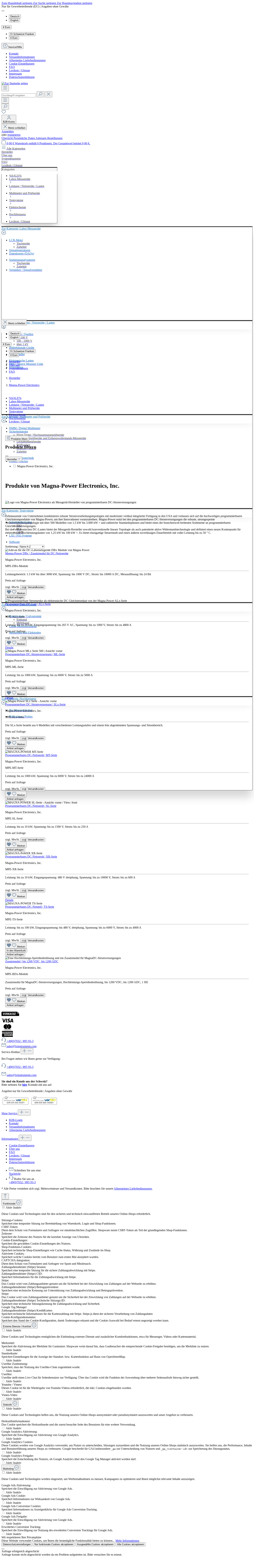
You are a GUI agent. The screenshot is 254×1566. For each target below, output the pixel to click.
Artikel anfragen (15, 597)
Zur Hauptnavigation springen (74, 3)
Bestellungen (54, 138)
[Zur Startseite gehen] (14, 83)
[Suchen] (40, 94)
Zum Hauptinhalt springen (17, 3)
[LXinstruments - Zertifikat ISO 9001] (15, 1104)
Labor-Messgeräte (19, 401)
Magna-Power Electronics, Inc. (35, 466)
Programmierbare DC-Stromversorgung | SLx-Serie (35, 704)
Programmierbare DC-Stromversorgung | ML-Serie (35, 654)
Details (9, 647)
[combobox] (18, 95)
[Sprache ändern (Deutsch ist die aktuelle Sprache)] (2, 10)
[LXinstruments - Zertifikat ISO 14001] (44, 1104)
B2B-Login (15, 1120)
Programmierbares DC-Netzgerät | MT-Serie (31, 755)
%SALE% (15, 398)
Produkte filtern (19, 439)
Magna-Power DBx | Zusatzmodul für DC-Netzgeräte (36, 553)
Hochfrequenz (17, 418)
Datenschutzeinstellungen (17, 1544)
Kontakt (13, 53)
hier (24, 1084)
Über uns (14, 365)
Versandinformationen (22, 57)
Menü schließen (16, 128)
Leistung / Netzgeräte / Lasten (26, 404)
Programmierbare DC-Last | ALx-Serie (28, 604)
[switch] (3, 1207)
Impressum (15, 73)
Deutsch (14, 16)
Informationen (10, 1138)
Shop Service (9, 1113)
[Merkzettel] (3, 113)
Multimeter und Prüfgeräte (24, 408)
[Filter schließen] (6, 455)
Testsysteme (16, 411)
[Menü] (5, 88)
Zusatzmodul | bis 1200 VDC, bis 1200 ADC (31, 961)
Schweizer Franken (22, 34)
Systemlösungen (18, 368)
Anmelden (7, 131)
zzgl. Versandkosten (33, 587)
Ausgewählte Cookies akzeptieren (95, 1544)
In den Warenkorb (16, 950)
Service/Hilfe (15, 47)
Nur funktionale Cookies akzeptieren (53, 1544)
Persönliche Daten (25, 138)
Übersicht (7, 138)
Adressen (41, 138)
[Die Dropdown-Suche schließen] (48, 94)
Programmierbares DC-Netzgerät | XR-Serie (31, 856)
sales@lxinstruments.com (21, 1075)
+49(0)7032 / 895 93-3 (20, 1066)
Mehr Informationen (127, 1540)
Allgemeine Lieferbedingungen (27, 60)
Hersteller (14, 361)
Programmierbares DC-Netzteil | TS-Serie (29, 906)
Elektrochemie (17, 414)
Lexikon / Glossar (19, 70)
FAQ (12, 67)
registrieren (13, 134)
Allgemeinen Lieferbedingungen (133, 1188)
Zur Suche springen (45, 3)
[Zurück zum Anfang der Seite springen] (5, 1196)
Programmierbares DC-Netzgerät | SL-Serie (30, 805)
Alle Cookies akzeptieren (130, 1544)
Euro (13, 38)
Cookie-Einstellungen (21, 63)
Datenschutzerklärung (22, 77)
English (14, 20)
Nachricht (14, 1173)
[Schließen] (2, 1548)
